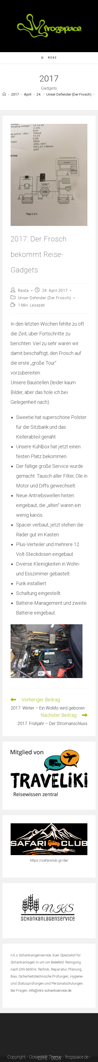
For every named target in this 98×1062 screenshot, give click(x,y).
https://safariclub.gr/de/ (49, 860)
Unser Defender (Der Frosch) (44, 298)
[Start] (4, 94)
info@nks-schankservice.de (50, 990)
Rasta (23, 290)
